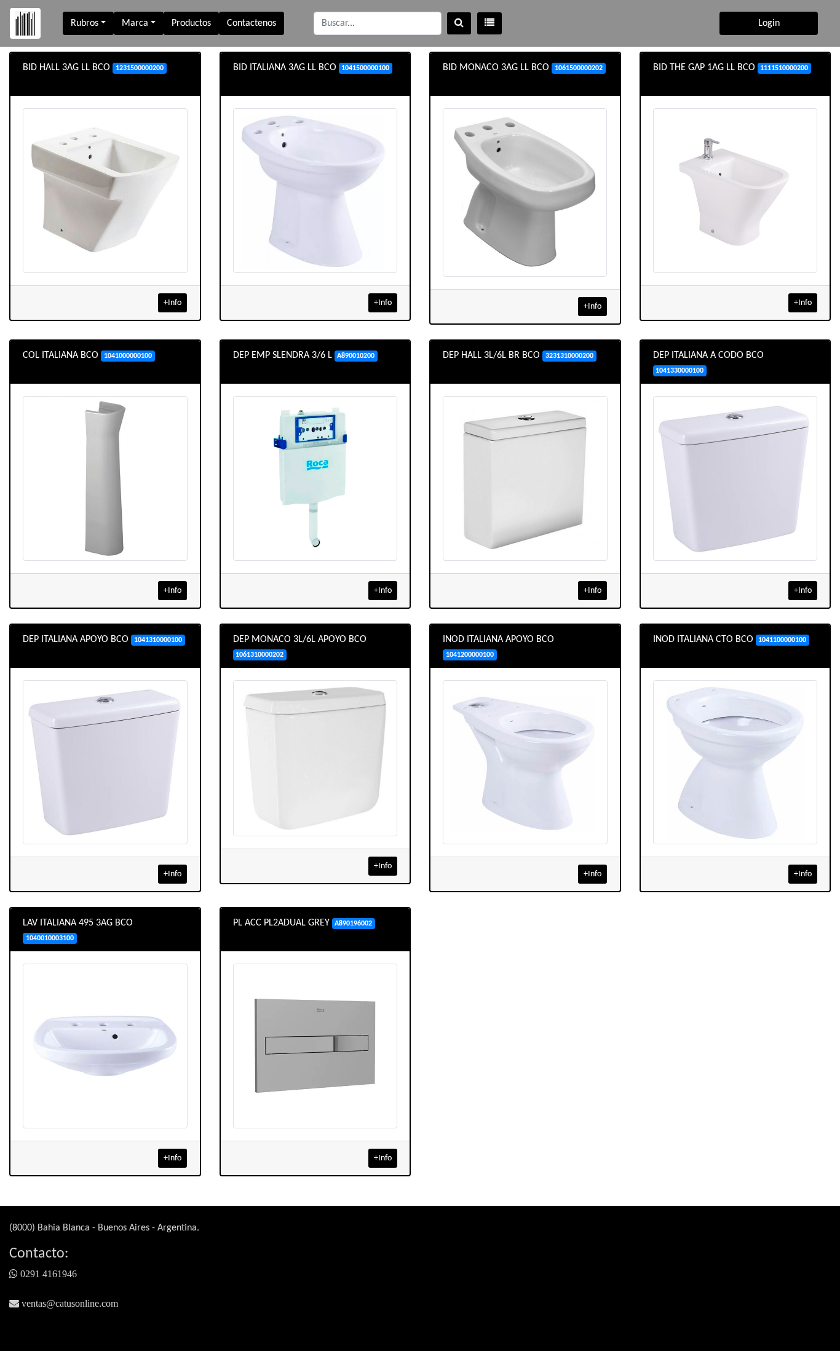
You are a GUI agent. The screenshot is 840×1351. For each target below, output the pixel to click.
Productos (191, 23)
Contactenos (251, 23)
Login (769, 23)
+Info (172, 302)
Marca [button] (135, 23)
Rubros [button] (84, 23)
